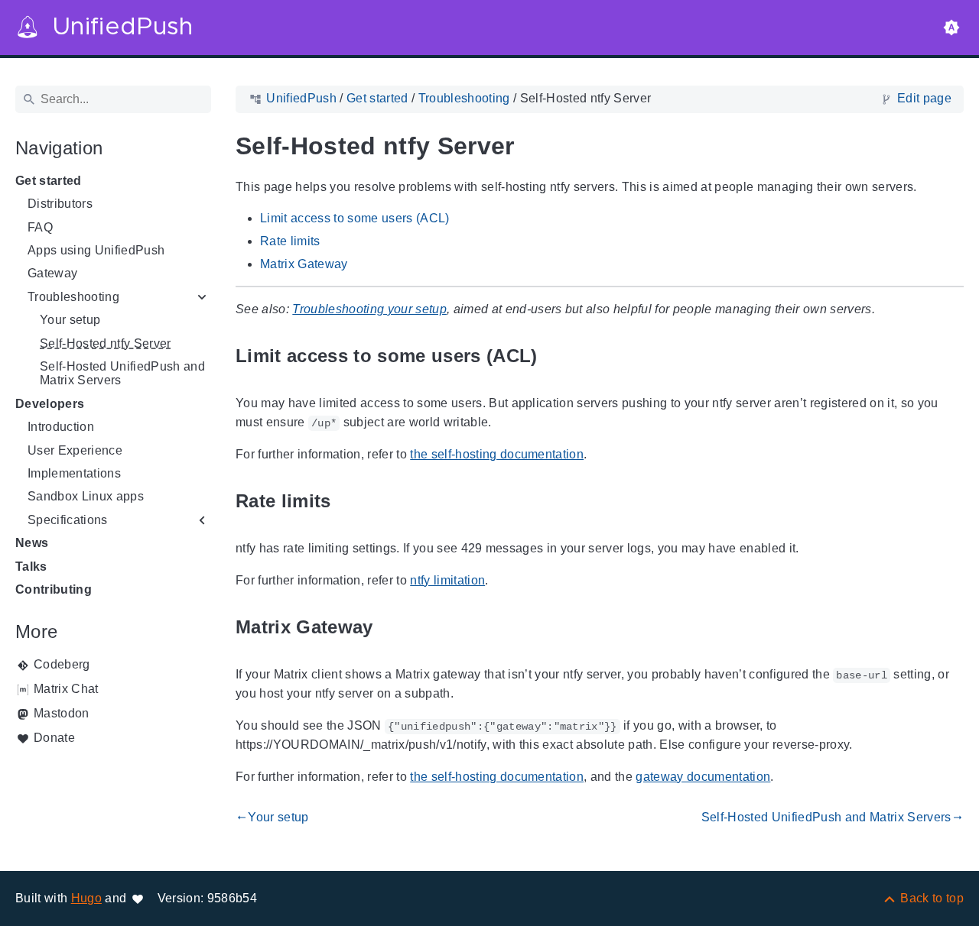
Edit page (924, 98)
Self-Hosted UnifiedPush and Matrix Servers (122, 373)
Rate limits (290, 241)
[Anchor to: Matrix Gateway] (390, 627)
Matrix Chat (66, 688)
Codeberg (62, 664)
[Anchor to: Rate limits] (348, 501)
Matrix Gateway (304, 263)
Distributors (60, 203)
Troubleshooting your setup (369, 309)
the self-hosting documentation (497, 454)
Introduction (61, 426)
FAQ (40, 227)
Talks (31, 566)
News (31, 542)
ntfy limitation (447, 580)
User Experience (75, 450)
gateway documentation (703, 776)
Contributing (53, 589)
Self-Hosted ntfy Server (105, 343)
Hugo (86, 898)
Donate (54, 737)
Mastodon (61, 713)
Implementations (74, 473)
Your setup (70, 319)
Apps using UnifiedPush (96, 250)
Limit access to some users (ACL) (355, 218)
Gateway (52, 273)
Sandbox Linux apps (86, 496)
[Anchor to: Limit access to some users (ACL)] (555, 356)
